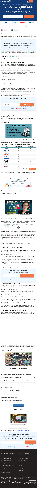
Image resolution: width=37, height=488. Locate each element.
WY (25, 478)
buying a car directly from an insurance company (14, 91)
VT (19, 478)
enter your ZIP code (17, 58)
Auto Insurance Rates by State (6, 458)
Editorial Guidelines (21, 467)
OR (9, 478)
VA (20, 478)
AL (1, 477)
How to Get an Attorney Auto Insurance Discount (14, 294)
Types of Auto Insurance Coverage (24, 453)
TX (16, 478)
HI (14, 477)
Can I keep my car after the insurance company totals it (19, 314)
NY (3, 478)
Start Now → (32, 168)
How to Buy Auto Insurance (23, 458)
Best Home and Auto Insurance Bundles (7, 465)
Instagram (6, 482)
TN (15, 478)
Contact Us (20, 472)
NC (4, 478)
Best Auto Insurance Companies (6, 455)
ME (22, 477)
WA (21, 478)
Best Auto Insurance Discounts (23, 455)
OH (7, 478)
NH (35, 477)
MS (28, 477)
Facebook (1, 482)
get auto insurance (27, 52)
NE (32, 477)
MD (23, 477)
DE (10, 477)
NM (2, 478)
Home (3, 430)
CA (6, 477)
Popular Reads (4, 463)
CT (8, 477)
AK (2, 477)
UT (17, 478)
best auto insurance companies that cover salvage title (20, 173)
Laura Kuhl (5, 30)
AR (4, 477)
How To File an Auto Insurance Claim (13, 56)
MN (27, 477)
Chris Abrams (16, 30)
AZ (3, 477)
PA (10, 478)
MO (30, 477)
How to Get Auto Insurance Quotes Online (25, 456)
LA (21, 477)
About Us (20, 465)
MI (26, 477)
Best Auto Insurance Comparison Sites (7, 453)
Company (20, 463)
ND (6, 478)
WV (23, 478)
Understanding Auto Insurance (10, 430)
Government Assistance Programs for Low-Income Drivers (8, 470)
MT (31, 477)
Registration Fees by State (5, 472)
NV (33, 477)
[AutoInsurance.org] (5, 481)
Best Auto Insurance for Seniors (6, 467)
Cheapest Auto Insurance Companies (7, 456)
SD (14, 478)
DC (9, 477)
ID (15, 477)
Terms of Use (31, 106)
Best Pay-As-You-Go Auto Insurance (7, 468)
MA (25, 477)
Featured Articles (21, 451)
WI (24, 478)
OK (8, 478)
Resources (3, 451)
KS (18, 477)
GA (13, 477)
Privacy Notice (20, 468)
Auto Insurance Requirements (23, 460)
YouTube (4, 482)
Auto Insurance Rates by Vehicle (6, 460)
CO (7, 477)
